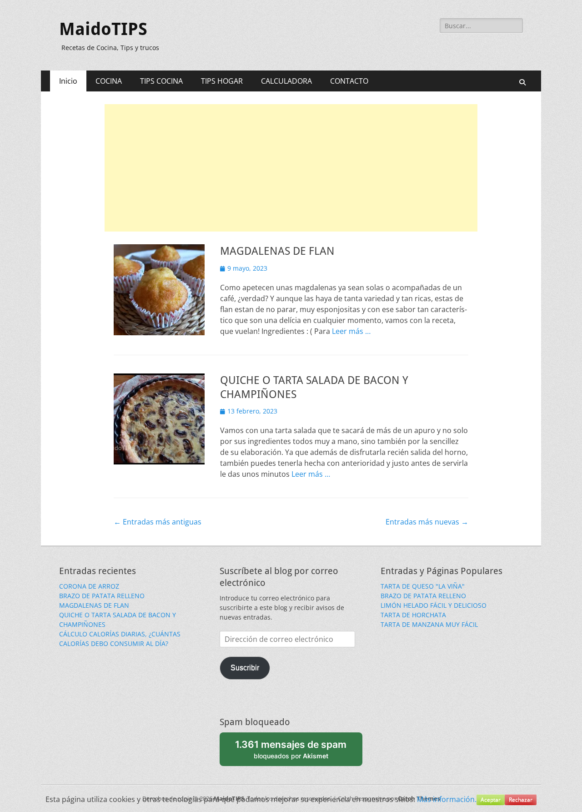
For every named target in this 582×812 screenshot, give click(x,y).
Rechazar (520, 799)
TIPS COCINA (161, 81)
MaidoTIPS (103, 29)
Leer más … (351, 331)
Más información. (447, 799)
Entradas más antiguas (157, 522)
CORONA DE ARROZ (89, 586)
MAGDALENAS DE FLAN (277, 251)
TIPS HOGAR (222, 81)
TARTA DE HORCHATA (413, 614)
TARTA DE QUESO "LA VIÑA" (423, 586)
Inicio (68, 81)
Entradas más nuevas (427, 522)
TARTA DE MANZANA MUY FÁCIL (429, 624)
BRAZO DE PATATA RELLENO (102, 595)
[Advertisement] (291, 168)
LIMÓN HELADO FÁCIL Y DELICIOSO (434, 605)
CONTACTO (349, 81)
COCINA (108, 81)
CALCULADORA (286, 81)
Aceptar (491, 799)
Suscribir (245, 667)
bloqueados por (290, 749)
